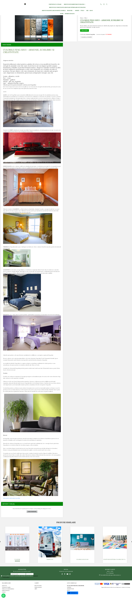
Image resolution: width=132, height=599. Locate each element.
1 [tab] (39, 39)
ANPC (36, 588)
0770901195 (111, 573)
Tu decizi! (17, 559)
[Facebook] (62, 574)
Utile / (86, 18)
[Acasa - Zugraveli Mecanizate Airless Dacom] (29, 4)
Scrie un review (32, 511)
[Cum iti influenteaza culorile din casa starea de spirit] (115, 542)
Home (61, 13)
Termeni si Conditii (6, 587)
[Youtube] (67, 574)
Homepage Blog (70, 13)
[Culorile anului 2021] (82, 542)
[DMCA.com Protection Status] (125, 583)
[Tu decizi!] (17, 542)
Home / (82, 18)
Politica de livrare (6, 590)
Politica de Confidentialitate (8, 588)
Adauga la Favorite (87, 37)
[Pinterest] (65, 574)
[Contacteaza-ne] (101, 4)
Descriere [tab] (6, 45)
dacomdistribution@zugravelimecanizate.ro (111, 575)
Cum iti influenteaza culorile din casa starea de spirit (115, 559)
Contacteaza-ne (73, 592)
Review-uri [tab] (8, 504)
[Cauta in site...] (106, 4)
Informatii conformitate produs (11, 498)
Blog (91, 10)
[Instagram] (70, 574)
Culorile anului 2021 (82, 559)
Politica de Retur (38, 587)
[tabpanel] (39, 28)
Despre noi (50, 559)
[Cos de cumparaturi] (104, 4)
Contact (4, 592)
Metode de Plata (38, 585)
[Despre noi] (50, 542)
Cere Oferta (84, 30)
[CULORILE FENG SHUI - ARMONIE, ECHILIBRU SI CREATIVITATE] (39, 28)
